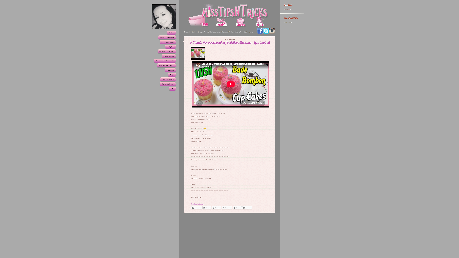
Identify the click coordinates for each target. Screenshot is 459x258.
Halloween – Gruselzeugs (166, 51)
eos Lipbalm (170, 47)
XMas (172, 89)
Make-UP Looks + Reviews (166, 65)
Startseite (171, 33)
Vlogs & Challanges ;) (167, 84)
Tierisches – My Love (168, 79)
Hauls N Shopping (169, 56)
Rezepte (172, 75)
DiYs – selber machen (167, 42)
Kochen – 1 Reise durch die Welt (165, 61)
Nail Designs (170, 70)
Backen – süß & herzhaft (167, 37)
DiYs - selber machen (199, 32)
